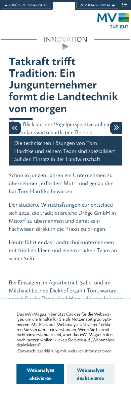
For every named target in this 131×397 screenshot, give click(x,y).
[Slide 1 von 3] (56, 128)
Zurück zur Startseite (28, 5)
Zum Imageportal (95, 5)
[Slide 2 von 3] (65, 128)
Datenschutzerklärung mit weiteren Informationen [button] (64, 350)
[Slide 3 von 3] (74, 128)
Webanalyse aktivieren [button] (40, 374)
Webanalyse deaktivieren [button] (90, 374)
